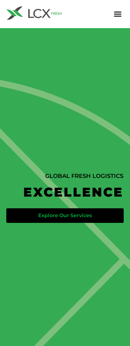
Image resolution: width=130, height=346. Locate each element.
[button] (117, 14)
